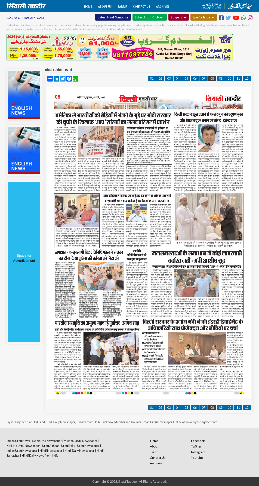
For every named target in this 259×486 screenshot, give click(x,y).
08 (212, 78)
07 (203, 78)
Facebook (198, 441)
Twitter (196, 446)
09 (221, 78)
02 (160, 78)
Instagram (198, 452)
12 (246, 78)
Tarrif (122, 6)
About (154, 446)
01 (151, 78)
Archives (163, 6)
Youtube (197, 457)
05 (186, 78)
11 (238, 78)
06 (195, 78)
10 (229, 78)
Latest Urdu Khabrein (149, 17)
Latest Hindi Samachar (113, 17)
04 (177, 78)
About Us (105, 6)
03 (169, 78)
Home (88, 6)
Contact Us (141, 6)
